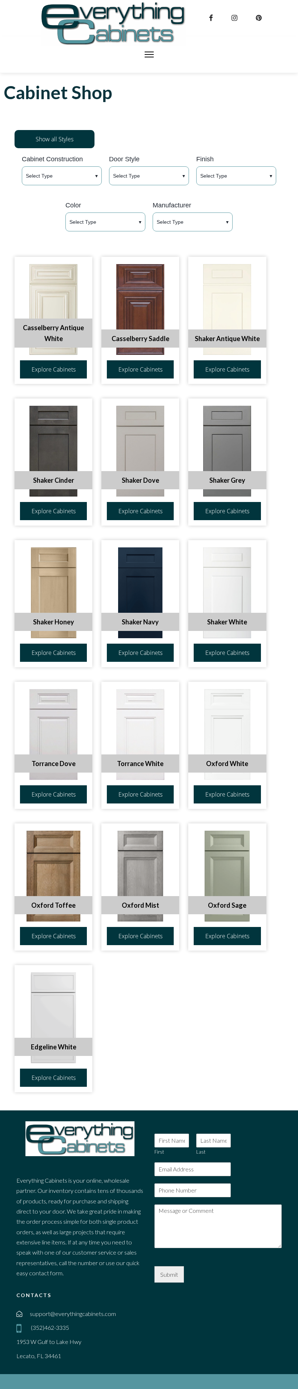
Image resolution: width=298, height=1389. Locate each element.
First (159, 1152)
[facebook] (212, 17)
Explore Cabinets (54, 369)
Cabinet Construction (52, 159)
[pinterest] (259, 17)
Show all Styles (54, 139)
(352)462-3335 (49, 1327)
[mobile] (20, 1328)
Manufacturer (172, 205)
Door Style (124, 159)
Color (73, 205)
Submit (169, 1274)
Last (200, 1152)
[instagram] (235, 17)
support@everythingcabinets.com (73, 1313)
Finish (205, 159)
